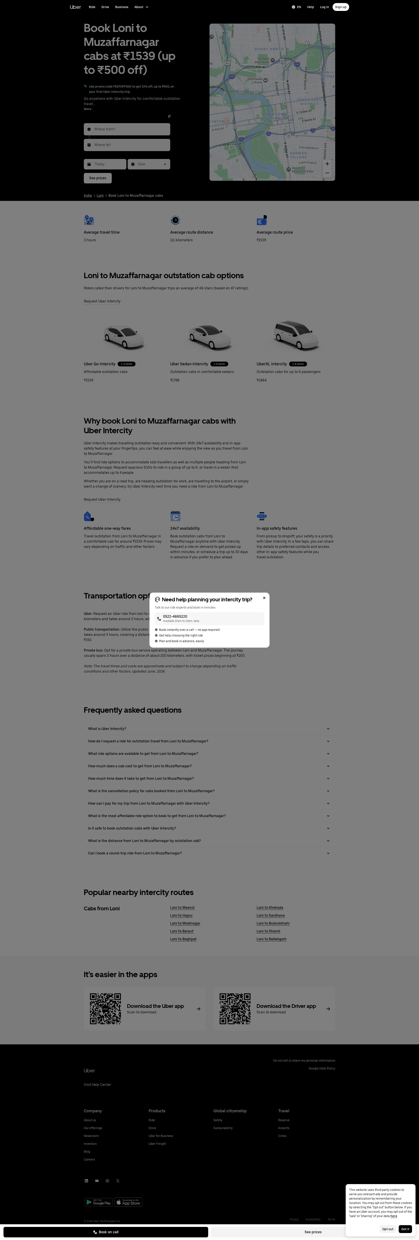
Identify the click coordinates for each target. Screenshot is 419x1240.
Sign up (341, 7)
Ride (92, 7)
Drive (105, 7)
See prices (313, 1232)
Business (121, 7)
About (138, 7)
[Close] (264, 597)
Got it (405, 1229)
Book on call (108, 1232)
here (393, 1216)
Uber (75, 7)
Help (310, 7)
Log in (324, 7)
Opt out (387, 1229)
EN (299, 7)
